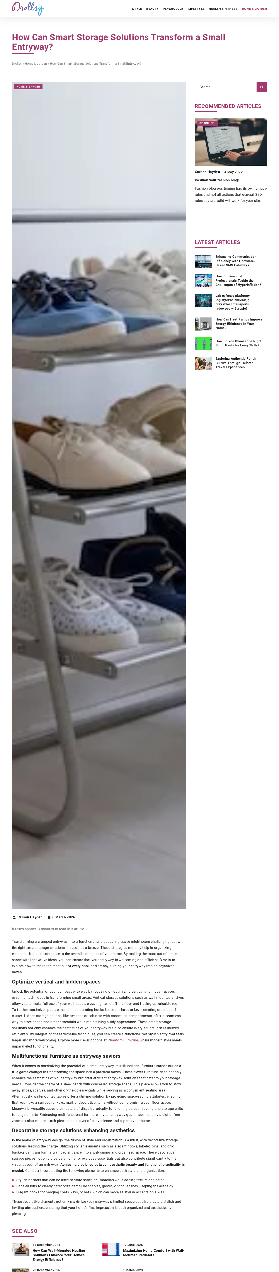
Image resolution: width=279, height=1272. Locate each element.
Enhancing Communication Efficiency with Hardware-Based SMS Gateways (236, 261)
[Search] (262, 87)
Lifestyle (196, 8)
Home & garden (254, 8)
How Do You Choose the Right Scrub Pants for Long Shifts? (239, 343)
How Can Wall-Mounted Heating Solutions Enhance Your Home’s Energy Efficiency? (59, 1255)
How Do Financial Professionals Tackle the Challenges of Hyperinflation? (238, 280)
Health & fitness (223, 8)
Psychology (173, 8)
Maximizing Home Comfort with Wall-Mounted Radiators (154, 1252)
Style (137, 8)
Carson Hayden (30, 917)
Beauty (152, 8)
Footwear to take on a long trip (220, 180)
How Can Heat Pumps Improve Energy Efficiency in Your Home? (239, 323)
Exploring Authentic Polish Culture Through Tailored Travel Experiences (236, 363)
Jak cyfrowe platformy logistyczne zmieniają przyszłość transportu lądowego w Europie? (233, 302)
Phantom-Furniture (123, 1040)
